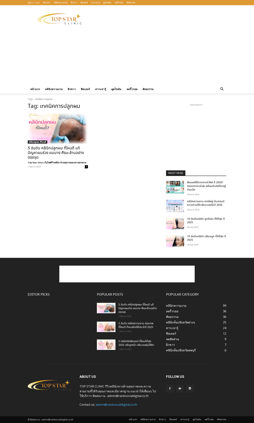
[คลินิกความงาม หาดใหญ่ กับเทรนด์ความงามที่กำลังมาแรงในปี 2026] (175, 206)
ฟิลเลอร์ (84, 2)
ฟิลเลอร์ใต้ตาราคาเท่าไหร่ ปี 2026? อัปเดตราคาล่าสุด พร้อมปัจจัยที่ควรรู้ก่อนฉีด (206, 186)
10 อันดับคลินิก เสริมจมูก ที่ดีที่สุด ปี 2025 (206, 238)
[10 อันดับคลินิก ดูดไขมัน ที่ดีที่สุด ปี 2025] (175, 223)
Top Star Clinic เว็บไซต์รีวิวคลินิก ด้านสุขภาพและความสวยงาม (57, 162)
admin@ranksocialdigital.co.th (116, 405)
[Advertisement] (158, 18)
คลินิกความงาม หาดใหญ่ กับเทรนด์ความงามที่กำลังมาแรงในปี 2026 (205, 203)
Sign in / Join (34, 2)
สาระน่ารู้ (95, 2)
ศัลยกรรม (131, 2)
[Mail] (180, 388)
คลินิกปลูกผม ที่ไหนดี (37, 142)
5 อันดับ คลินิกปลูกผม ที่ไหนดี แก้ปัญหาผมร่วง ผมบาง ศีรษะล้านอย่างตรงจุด (56, 153)
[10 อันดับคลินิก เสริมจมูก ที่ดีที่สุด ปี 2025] (175, 241)
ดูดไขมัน (107, 2)
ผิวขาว (74, 2)
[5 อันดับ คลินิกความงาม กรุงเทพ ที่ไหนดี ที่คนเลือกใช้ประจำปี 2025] (106, 327)
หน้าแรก (46, 2)
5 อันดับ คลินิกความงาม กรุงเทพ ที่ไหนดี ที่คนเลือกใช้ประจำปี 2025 (135, 325)
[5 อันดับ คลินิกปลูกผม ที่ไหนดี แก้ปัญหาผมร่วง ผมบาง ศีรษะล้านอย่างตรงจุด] (58, 128)
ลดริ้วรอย (119, 2)
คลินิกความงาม (60, 2)
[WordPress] (190, 388)
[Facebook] (169, 388)
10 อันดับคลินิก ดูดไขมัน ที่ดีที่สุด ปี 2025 (206, 221)
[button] (221, 89)
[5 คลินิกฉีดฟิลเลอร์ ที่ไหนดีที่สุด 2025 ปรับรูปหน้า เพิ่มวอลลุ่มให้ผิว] (106, 344)
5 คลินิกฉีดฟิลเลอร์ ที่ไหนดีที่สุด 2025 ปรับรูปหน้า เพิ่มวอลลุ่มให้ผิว (136, 343)
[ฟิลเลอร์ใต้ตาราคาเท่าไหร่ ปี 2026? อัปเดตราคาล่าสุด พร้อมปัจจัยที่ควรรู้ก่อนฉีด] (175, 187)
